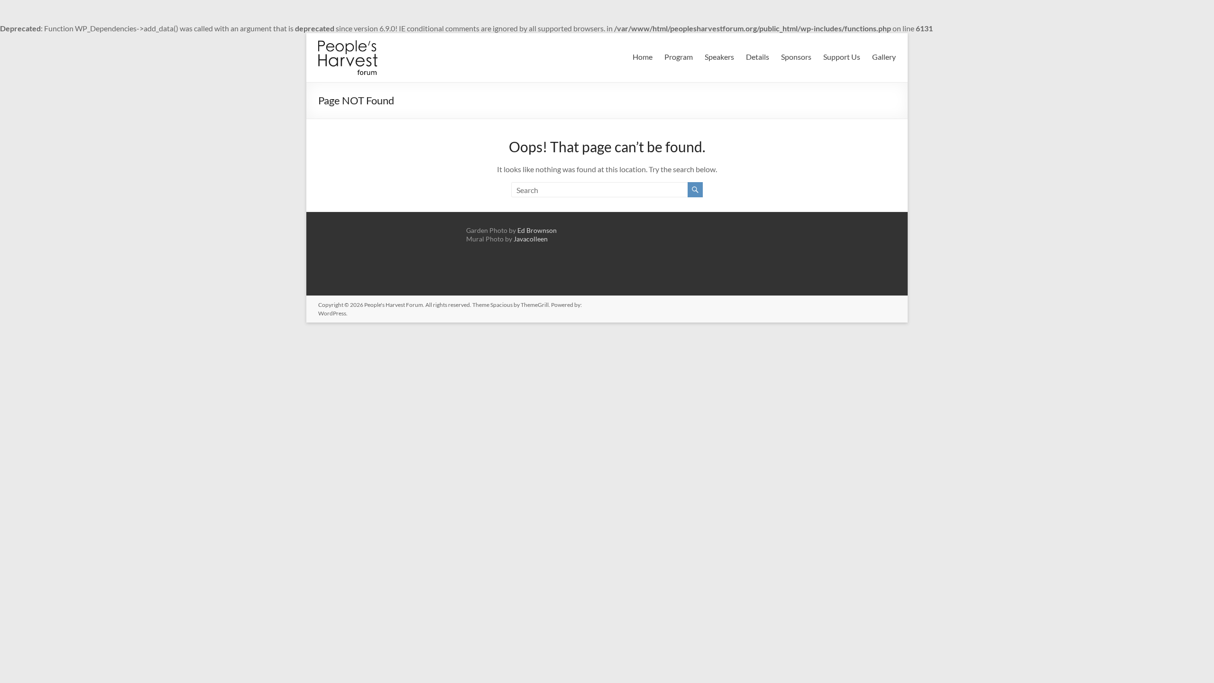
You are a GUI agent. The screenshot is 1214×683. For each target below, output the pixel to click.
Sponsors (796, 56)
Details (757, 56)
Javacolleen (531, 239)
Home (643, 56)
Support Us (841, 56)
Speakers (719, 56)
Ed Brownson (537, 230)
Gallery (884, 56)
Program (678, 56)
